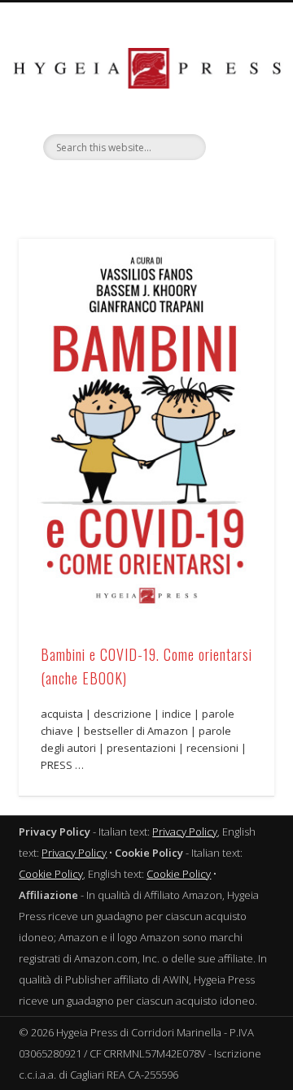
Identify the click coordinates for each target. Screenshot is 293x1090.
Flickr (144, 188)
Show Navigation (236, 145)
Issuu (177, 188)
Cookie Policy (51, 873)
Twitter (111, 188)
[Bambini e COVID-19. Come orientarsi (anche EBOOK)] (146, 430)
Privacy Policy (184, 831)
